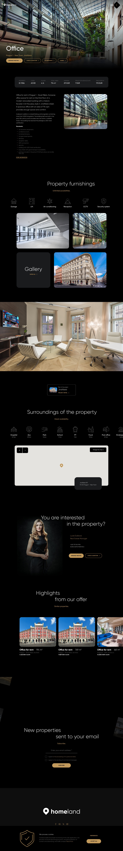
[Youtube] (59, 824)
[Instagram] (67, 824)
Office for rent (24, 618)
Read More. (69, 841)
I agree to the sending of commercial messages (62, 760)
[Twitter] (63, 824)
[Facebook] (55, 824)
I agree (62, 756)
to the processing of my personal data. (64, 756)
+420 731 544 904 (75, 544)
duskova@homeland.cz (77, 546)
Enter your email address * (61, 750)
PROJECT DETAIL (51, 385)
